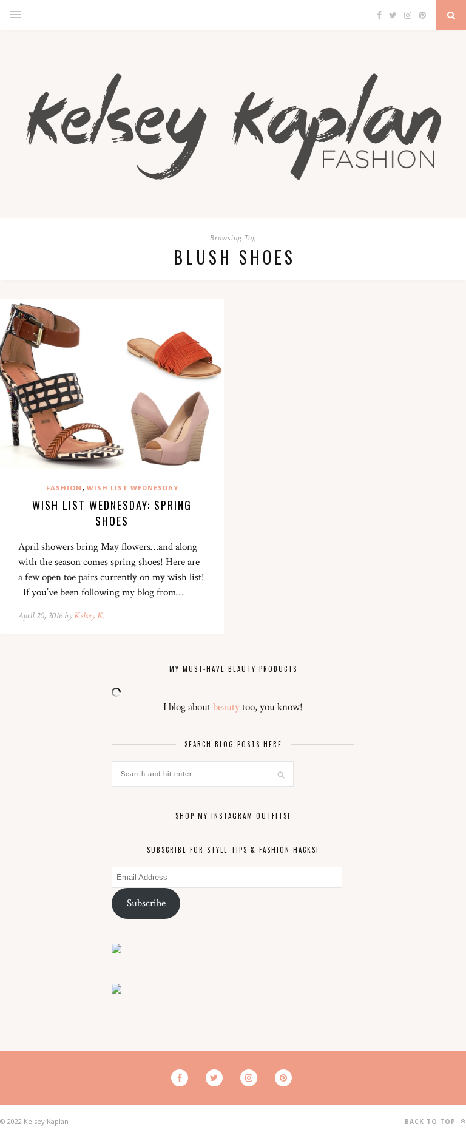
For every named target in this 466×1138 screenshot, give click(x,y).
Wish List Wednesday (132, 487)
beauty (226, 707)
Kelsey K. (89, 615)
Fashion (64, 487)
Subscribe (146, 903)
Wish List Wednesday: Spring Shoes (112, 513)
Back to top (431, 1121)
